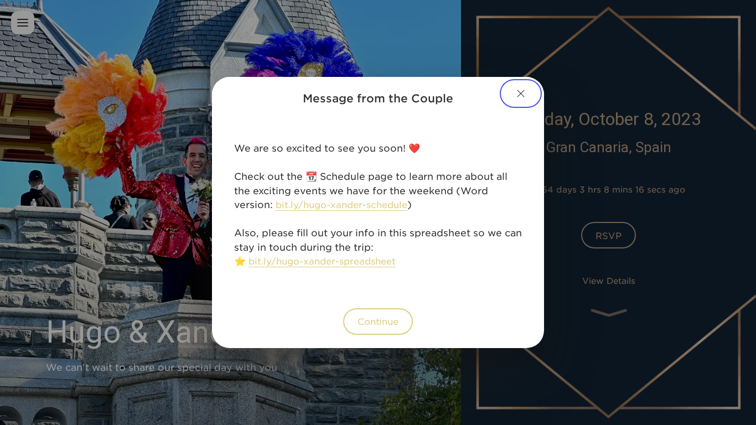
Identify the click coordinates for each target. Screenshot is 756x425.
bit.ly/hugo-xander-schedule (341, 204)
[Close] (521, 93)
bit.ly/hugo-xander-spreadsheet (322, 260)
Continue (378, 320)
